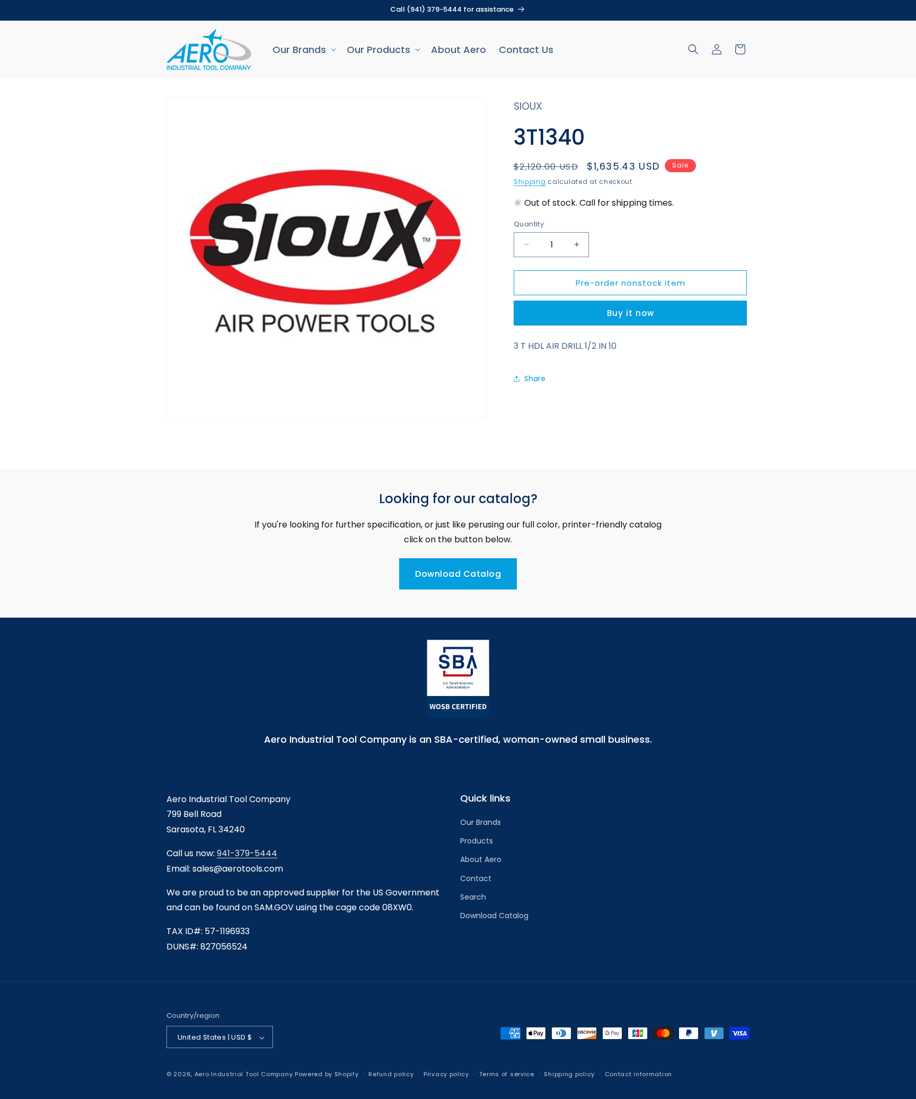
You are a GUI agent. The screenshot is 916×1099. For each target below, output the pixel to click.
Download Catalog (458, 574)
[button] (303, 49)
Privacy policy (446, 1074)
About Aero (480, 860)
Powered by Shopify (327, 1074)
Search (473, 897)
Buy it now (630, 312)
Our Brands (480, 822)
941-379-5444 (247, 853)
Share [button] (534, 378)
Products (476, 841)
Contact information (638, 1074)
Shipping (530, 181)
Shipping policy (569, 1074)
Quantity (529, 223)
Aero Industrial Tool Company (244, 1074)
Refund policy (390, 1074)
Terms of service (506, 1074)
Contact (475, 878)
